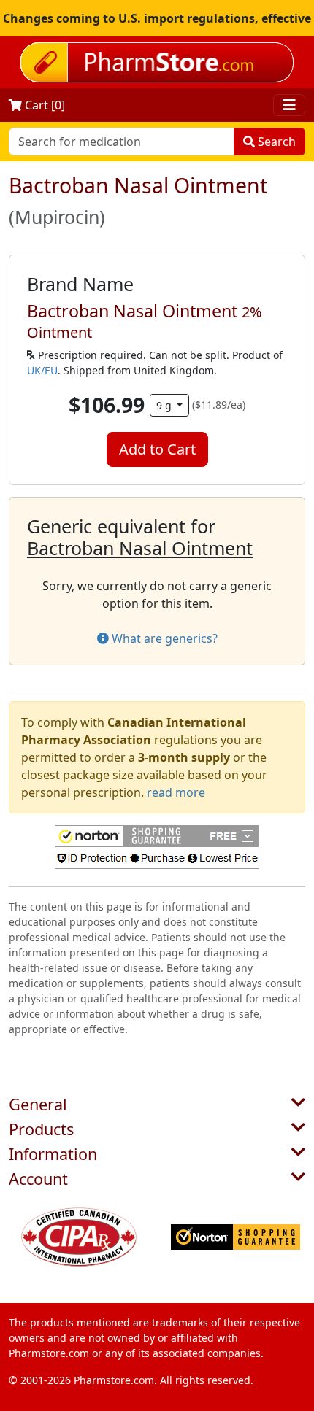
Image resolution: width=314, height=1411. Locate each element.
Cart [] (43, 105)
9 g (165, 405)
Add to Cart (157, 449)
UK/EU (42, 370)
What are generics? (163, 638)
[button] (157, 847)
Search (275, 142)
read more (176, 792)
